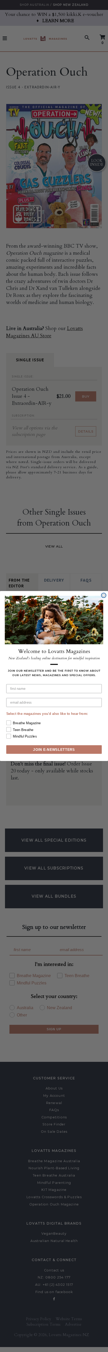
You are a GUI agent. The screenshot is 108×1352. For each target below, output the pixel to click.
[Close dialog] (103, 595)
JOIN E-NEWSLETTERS (54, 750)
